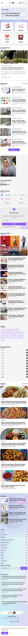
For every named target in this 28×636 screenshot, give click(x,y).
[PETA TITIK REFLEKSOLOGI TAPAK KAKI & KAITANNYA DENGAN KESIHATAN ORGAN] (3, 260)
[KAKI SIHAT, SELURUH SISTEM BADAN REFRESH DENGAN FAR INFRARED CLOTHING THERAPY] (3, 13)
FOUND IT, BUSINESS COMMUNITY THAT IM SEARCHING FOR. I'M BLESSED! (17, 280)
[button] (20, 3)
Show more (25, 83)
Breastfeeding (9, 329)
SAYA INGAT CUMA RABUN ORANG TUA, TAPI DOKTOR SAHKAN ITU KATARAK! (16, 294)
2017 (14, 371)
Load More (13, 149)
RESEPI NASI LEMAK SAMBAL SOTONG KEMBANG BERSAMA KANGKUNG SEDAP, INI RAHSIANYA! (13, 444)
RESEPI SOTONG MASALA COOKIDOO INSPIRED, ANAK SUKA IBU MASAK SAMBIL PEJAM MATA (13, 465)
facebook (8, 195)
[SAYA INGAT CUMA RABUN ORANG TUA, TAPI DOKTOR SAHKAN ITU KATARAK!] (3, 295)
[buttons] (10, 621)
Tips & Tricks (19, 337)
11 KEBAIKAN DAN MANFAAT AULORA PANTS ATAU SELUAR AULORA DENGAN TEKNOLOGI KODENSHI (14, 577)
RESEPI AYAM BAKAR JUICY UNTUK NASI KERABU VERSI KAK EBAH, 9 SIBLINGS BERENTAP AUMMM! (14, 402)
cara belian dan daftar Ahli (7, 332)
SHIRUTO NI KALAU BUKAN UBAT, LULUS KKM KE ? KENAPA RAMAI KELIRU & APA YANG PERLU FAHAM (19, 90)
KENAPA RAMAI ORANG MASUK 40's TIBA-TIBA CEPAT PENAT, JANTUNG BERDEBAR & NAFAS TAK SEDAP (19, 142)
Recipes (21, 42)
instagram (8, 199)
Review (8, 337)
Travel (2, 340)
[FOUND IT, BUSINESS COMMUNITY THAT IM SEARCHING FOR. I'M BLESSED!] (3, 281)
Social (13, 337)
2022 (14, 358)
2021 (14, 361)
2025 (14, 350)
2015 (14, 377)
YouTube (21, 203)
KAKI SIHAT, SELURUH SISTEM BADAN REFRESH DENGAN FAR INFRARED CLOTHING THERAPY (12, 15)
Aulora (7, 42)
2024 (14, 352)
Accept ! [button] (5, 633)
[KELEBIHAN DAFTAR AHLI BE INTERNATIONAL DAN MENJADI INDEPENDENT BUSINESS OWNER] (3, 303)
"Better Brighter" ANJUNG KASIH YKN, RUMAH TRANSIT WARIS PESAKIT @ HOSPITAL (16, 316)
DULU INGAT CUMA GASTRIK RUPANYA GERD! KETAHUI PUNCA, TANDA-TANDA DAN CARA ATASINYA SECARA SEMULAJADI (17, 273)
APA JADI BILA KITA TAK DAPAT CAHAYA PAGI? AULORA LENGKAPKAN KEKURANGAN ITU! (12, 68)
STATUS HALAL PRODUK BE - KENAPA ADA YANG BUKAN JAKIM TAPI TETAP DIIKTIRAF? (19, 100)
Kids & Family (7, 30)
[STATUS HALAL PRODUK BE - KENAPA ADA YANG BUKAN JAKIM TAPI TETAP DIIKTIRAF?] (3, 288)
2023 (14, 355)
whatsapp (22, 195)
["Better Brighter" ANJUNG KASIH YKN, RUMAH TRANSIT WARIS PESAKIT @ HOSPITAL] (3, 317)
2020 (14, 363)
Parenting (20, 335)
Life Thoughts (13, 335)
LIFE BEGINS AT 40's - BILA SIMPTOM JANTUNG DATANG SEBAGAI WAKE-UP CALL (19, 132)
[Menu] (2, 3)
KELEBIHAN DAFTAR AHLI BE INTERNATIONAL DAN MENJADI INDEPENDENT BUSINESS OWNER (17, 301)
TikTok (21, 199)
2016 (14, 374)
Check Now (3, 629)
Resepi (2, 337)
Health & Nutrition (20, 332)
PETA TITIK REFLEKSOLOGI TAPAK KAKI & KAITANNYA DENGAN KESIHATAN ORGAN (17, 258)
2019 (14, 366)
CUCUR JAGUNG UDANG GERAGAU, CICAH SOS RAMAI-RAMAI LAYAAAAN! (13, 486)
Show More (25, 383)
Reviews (21, 30)
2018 (14, 369)
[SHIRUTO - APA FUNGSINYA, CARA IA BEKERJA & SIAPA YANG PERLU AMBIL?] (3, 310)
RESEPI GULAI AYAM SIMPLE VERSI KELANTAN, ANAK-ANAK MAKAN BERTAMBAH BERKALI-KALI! (13, 423)
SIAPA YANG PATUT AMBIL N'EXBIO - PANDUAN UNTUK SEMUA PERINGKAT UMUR (19, 121)
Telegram (7, 203)
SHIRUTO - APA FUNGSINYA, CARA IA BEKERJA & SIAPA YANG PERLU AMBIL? (19, 111)
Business (17, 329)
